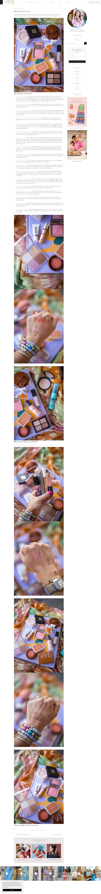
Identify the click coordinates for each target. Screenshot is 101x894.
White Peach (37, 596)
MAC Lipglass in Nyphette (22, 209)
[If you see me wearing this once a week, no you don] (36, 873)
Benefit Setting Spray (21, 186)
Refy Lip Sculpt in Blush (22, 197)
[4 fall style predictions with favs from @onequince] (50, 873)
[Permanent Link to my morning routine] (38, 857)
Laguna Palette (17, 748)
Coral (29, 364)
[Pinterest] (78, 35)
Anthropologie (77, 83)
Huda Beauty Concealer (21, 160)
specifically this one (33, 126)
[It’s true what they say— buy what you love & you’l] (21, 873)
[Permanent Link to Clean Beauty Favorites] (23, 857)
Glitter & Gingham (11, 2)
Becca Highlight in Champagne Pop (24, 178)
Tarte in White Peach (21, 203)
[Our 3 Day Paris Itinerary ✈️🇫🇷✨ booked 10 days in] (94, 873)
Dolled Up (27, 596)
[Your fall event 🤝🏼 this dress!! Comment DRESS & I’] (79, 873)
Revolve (77, 74)
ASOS (77, 86)
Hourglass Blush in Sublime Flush (24, 154)
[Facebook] (74, 35)
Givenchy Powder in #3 (21, 124)
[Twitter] (76, 35)
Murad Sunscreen (20, 96)
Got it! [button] (12, 890)
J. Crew (77, 89)
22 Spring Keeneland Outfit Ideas (77, 128)
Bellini (25, 364)
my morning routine (38, 859)
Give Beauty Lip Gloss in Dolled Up (24, 191)
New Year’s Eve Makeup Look (53, 859)
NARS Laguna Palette (21, 165)
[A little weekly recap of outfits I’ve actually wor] (65, 873)
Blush (32, 596)
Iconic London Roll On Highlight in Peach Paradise (27, 117)
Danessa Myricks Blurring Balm (23, 104)
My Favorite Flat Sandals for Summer (23, 834)
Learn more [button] (5, 887)
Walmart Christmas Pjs (77, 161)
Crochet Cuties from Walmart (55, 834)
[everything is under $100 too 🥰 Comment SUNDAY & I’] (7, 873)
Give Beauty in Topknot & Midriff (24, 131)
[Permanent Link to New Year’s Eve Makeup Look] (54, 857)
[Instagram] (80, 35)
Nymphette (21, 596)
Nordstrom (77, 71)
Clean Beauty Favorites (23, 859)
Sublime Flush (34, 364)
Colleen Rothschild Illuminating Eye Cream (26, 171)
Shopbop (77, 77)
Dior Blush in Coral (20, 146)
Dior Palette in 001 (20, 137)
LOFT (77, 80)
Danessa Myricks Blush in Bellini (23, 110)
